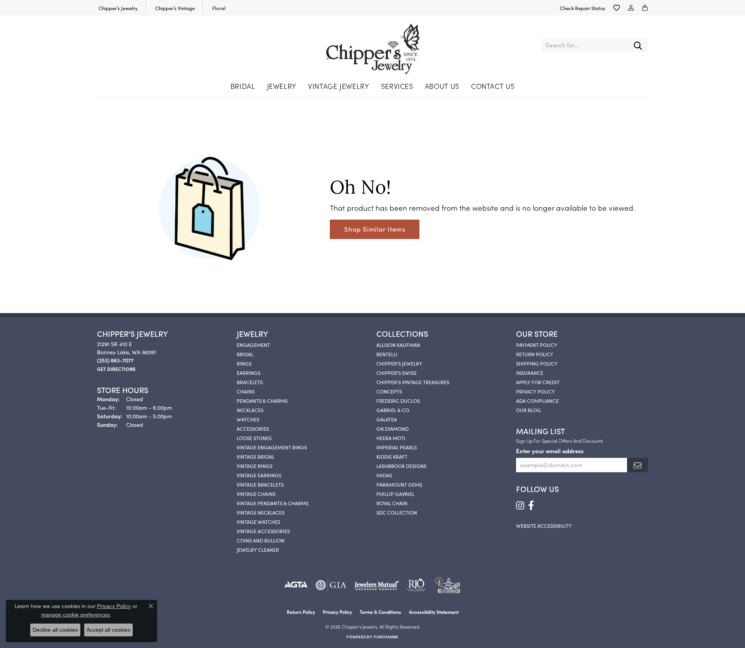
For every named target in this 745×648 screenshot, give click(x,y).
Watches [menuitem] (248, 419)
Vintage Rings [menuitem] (254, 465)
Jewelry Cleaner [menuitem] (258, 549)
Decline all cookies (55, 630)
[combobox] (584, 45)
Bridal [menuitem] (245, 353)
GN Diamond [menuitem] (392, 428)
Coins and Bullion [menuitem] (260, 540)
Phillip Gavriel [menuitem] (395, 493)
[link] (117, 8)
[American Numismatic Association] (447, 585)
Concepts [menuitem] (389, 391)
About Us (442, 86)
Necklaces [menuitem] (250, 409)
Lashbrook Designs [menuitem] (401, 465)
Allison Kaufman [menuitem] (398, 344)
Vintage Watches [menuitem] (258, 521)
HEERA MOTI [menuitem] (390, 437)
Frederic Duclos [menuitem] (398, 400)
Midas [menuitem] (384, 474)
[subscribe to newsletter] (637, 465)
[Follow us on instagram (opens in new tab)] (520, 505)
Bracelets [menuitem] (250, 381)
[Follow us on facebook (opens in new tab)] (531, 505)
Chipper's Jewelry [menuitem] (399, 363)
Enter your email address (550, 451)
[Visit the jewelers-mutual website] (376, 585)
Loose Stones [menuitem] (254, 437)
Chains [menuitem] (246, 391)
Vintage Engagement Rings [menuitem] (272, 447)
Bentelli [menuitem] (386, 353)
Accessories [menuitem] (253, 428)
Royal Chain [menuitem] (391, 502)
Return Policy (534, 353)
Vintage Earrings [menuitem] (259, 474)
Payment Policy (536, 344)
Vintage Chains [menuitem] (256, 493)
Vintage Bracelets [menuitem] (260, 484)
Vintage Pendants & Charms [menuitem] (272, 502)
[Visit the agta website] (296, 585)
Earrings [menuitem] (248, 372)
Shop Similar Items (374, 229)
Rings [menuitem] (244, 363)
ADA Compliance (537, 400)
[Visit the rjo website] (416, 585)
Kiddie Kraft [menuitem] (391, 456)
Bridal (242, 86)
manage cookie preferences (75, 615)
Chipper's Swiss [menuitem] (396, 372)
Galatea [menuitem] (386, 419)
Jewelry (281, 86)
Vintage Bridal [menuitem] (255, 456)
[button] (616, 8)
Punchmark (386, 636)
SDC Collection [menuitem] (396, 512)
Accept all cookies (108, 630)
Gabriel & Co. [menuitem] (393, 409)
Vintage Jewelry (338, 86)
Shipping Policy (537, 363)
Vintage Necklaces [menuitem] (260, 512)
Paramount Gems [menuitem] (399, 484)
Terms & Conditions (380, 611)
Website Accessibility (544, 525)
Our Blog (528, 409)
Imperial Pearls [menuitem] (396, 447)
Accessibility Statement (434, 611)
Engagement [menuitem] (253, 344)
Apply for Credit (538, 381)
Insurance (529, 372)
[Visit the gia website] (331, 585)
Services (397, 86)
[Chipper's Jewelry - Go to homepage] (372, 45)
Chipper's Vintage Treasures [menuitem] (412, 381)
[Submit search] (638, 45)
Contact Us (493, 86)
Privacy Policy (535, 391)
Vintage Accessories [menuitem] (263, 530)
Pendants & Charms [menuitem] (262, 400)
